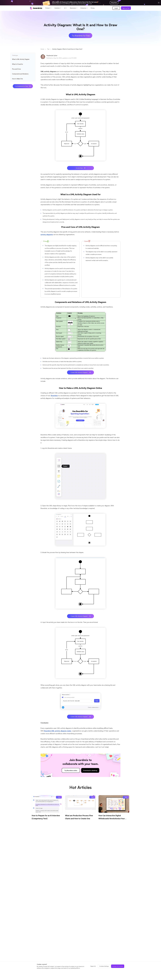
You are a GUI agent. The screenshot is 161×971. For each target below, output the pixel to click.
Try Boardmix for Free (21, 86)
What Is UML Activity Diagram (20, 59)
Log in (116, 8)
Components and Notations (20, 74)
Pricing (92, 8)
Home (42, 49)
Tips (48, 49)
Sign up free (125, 8)
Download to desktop (90, 770)
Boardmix (54, 395)
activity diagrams (47, 234)
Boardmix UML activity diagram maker (57, 731)
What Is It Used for (17, 64)
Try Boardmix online (70, 770)
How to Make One (17, 79)
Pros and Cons (16, 69)
